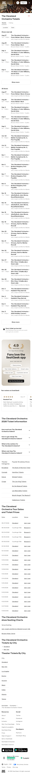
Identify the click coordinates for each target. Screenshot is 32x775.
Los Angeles (5, 671)
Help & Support (6, 736)
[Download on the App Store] (7, 750)
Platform (19, 733)
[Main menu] (29, 3)
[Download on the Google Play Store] (21, 750)
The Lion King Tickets (19, 481)
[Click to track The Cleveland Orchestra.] (28, 16)
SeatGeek (5, 705)
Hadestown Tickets (18, 500)
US (11, 32)
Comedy (4, 472)
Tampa (4, 699)
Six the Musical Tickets (19, 486)
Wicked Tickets (17, 477)
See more (22, 406)
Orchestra (13, 705)
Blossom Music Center (8, 633)
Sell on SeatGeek (7, 739)
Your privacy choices (22, 764)
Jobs (3, 718)
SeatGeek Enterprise (8, 741)
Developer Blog (21, 735)
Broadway (5, 468)
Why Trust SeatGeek (8, 724)
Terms (3, 767)
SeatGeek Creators (8, 744)
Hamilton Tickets (18, 472)
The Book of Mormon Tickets (21, 468)
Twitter (18, 715)
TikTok (18, 724)
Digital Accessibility (8, 727)
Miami (3, 685)
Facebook (19, 718)
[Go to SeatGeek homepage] (4, 3)
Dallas (3, 690)
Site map (15, 767)
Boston (4, 676)
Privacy (9, 767)
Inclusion (4, 721)
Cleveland (15, 523)
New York (6, 649)
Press (3, 733)
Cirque (4, 481)
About (4, 715)
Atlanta (4, 694)
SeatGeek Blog (6, 730)
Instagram (19, 721)
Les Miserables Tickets (19, 491)
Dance (4, 477)
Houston (4, 680)
